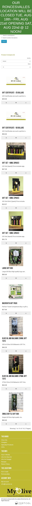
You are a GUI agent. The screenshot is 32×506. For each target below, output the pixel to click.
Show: (29, 64)
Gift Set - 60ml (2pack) (10, 198)
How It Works (5, 455)
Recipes (3, 462)
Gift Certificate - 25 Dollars (13, 92)
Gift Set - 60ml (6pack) (10, 163)
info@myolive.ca (6, 484)
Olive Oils (4, 440)
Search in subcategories (9, 35)
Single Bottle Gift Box (10, 414)
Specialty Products (7, 445)
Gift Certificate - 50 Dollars (13, 127)
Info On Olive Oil (6, 457)
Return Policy (5, 464)
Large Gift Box (7, 268)
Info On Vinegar (6, 459)
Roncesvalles (5, 474)
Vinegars (4, 442)
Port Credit (4, 472)
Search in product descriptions (10, 37)
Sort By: (29, 58)
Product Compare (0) (8, 55)
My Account (5, 481)
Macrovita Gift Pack (9, 303)
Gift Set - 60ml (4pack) (10, 233)
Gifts (3, 447)
